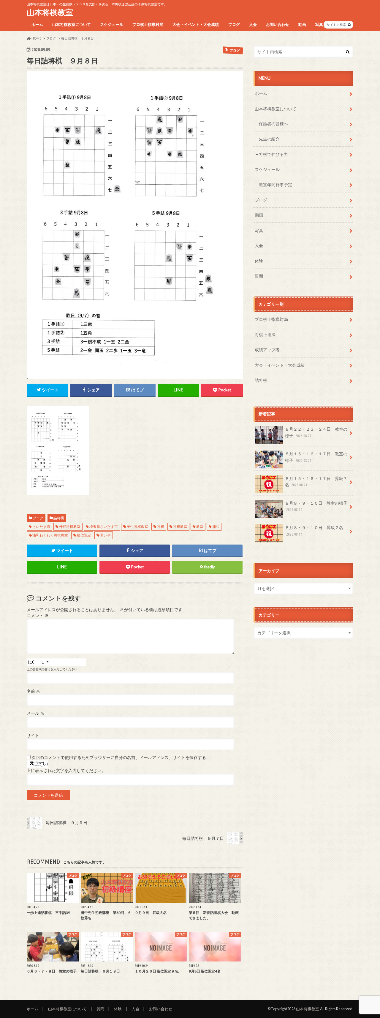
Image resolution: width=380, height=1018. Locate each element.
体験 (259, 260)
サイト (33, 735)
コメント (37, 615)
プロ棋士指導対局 (147, 24)
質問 (259, 276)
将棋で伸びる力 (273, 154)
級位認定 (84, 535)
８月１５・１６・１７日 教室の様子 (316, 457)
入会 (253, 24)
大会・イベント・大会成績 (195, 24)
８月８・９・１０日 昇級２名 (314, 530)
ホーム (37, 24)
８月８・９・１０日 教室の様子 (316, 506)
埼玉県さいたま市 (103, 526)
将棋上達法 (265, 334)
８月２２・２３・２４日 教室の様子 (316, 432)
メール (35, 713)
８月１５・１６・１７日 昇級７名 (316, 481)
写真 (319, 24)
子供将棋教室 (137, 526)
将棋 (160, 526)
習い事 (105, 535)
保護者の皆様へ (273, 123)
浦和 (215, 526)
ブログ (234, 24)
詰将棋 (58, 518)
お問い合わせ (277, 24)
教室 (199, 526)
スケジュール (111, 24)
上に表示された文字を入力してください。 (66, 770)
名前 (33, 691)
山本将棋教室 (50, 12)
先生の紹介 (269, 138)
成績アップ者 (267, 349)
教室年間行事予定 (275, 184)
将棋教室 (180, 526)
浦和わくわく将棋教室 (50, 535)
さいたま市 (41, 526)
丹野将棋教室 (69, 526)
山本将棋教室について (71, 24)
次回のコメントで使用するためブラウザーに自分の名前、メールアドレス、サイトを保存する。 (120, 757)
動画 (302, 24)
